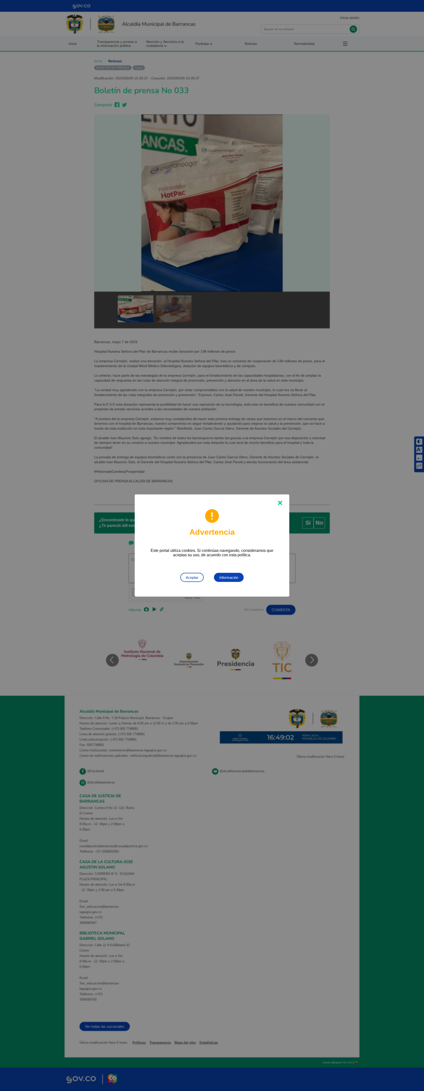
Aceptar (192, 577)
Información (228, 577)
